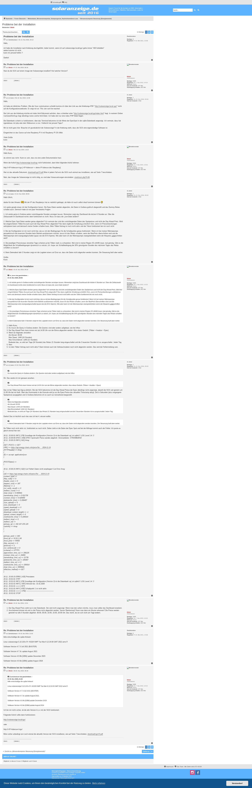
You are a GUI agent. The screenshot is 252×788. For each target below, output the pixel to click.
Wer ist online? (10, 756)
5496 (134, 81)
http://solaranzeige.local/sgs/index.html (89, 113)
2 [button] (149, 32)
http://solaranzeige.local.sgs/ (106, 106)
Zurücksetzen (131, 36)
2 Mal (139, 101)
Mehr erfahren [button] (98, 783)
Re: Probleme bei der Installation (18, 64)
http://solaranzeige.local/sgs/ (14, 720)
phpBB (61, 772)
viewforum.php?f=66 (82, 177)
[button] (152, 32)
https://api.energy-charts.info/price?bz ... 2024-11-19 (31, 447)
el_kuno (129, 94)
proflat (57, 776)
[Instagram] (192, 772)
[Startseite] (79, 9)
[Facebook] (197, 772)
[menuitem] (64, 2)
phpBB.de (73, 774)
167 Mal (140, 85)
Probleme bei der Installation (18, 24)
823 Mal (143, 87)
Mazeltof (65, 776)
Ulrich (12, 27)
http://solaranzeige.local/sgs (27, 163)
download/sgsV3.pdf (35, 172)
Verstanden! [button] (237, 783)
